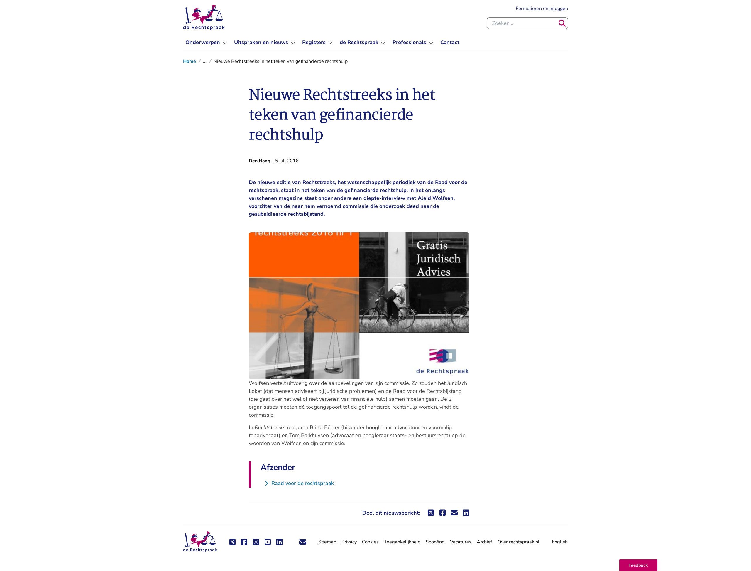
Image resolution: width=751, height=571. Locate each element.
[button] (638, 565)
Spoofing (435, 542)
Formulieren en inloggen (542, 8)
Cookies (370, 542)
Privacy (349, 542)
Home (189, 61)
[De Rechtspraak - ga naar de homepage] (204, 17)
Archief (484, 542)
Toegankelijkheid (402, 542)
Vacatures (461, 542)
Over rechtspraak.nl (518, 542)
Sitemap (327, 542)
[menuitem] (206, 42)
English (560, 542)
